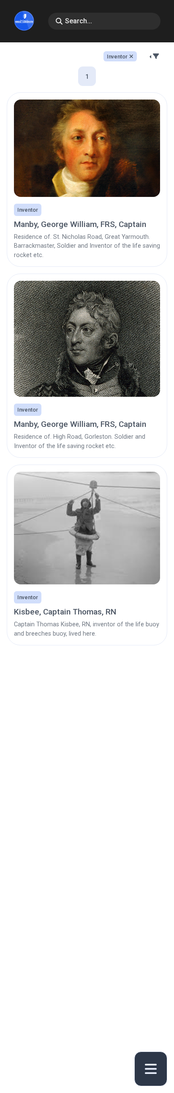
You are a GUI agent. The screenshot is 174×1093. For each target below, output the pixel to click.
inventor (117, 56)
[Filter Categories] (155, 56)
